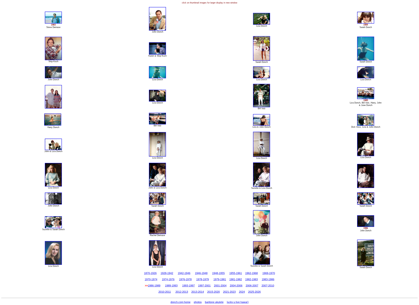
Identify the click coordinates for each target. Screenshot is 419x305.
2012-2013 (181, 291)
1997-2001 (204, 285)
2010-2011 (164, 291)
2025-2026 (254, 291)
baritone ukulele (214, 302)
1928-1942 (167, 273)
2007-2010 (268, 285)
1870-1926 (150, 273)
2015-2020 (213, 291)
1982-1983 (251, 279)
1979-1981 (219, 279)
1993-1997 (188, 285)
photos (198, 302)
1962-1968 (251, 273)
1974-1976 (168, 279)
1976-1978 (185, 279)
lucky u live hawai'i (238, 302)
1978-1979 (202, 279)
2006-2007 (252, 285)
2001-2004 (220, 285)
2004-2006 (236, 285)
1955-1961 (235, 273)
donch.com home (181, 302)
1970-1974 (151, 279)
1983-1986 (268, 279)
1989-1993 (171, 285)
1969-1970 (268, 273)
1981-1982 (235, 279)
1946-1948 (201, 273)
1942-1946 (184, 273)
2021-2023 (229, 291)
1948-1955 (218, 273)
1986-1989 (154, 285)
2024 (242, 291)
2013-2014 (197, 291)
